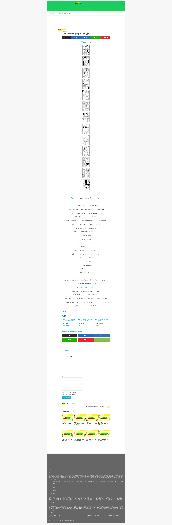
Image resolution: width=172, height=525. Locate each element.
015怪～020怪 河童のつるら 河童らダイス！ (95, 475)
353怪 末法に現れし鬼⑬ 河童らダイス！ (79, 499)
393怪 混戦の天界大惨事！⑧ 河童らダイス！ (111, 506)
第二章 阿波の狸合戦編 (54, 479)
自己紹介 (60, 515)
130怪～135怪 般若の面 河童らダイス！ (101, 481)
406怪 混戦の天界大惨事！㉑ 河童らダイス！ (113, 508)
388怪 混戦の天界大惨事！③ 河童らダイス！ (54, 506)
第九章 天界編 (74, 331)
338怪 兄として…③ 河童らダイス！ (71, 497)
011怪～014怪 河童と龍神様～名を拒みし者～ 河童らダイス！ (81, 475)
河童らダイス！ (66, 325)
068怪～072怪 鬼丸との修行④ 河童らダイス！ (74, 477)
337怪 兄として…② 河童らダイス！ (62, 497)
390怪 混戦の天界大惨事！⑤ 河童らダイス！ (77, 506)
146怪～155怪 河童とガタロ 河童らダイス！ (91, 515)
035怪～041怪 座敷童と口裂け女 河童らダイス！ (70, 476)
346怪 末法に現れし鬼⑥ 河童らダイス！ (79, 498)
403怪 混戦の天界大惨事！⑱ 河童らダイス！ (79, 508)
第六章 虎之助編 (53, 493)
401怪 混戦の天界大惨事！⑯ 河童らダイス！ (56, 508)
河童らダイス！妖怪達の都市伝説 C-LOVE (64, 520)
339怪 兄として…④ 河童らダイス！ (81, 497)
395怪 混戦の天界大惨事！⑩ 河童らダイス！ (61, 507)
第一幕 (98, 9)
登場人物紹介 (54, 515)
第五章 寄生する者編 (53, 490)
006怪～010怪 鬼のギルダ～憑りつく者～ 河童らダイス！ (66, 475)
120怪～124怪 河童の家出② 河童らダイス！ (78, 481)
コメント (64, 362)
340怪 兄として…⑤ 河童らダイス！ (91, 497)
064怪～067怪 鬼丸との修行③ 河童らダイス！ (62, 477)
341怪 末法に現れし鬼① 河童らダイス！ (100, 497)
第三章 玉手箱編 (53, 483)
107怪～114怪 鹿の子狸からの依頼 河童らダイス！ (55, 481)
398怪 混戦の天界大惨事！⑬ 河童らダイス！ (95, 507)
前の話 (74, 198)
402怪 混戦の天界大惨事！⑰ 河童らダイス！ (86, 320)
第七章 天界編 (52, 502)
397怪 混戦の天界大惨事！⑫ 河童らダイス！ (83, 507)
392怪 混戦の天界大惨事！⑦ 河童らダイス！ (100, 506)
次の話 (99, 198)
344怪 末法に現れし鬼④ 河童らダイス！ (58, 498)
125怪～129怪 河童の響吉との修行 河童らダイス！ (90, 481)
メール (64, 381)
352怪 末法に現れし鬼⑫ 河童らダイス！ (68, 499)
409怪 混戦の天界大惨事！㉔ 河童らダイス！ (103, 320)
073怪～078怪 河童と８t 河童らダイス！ (85, 477)
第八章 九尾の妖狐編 (53, 510)
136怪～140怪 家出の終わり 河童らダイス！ (113, 481)
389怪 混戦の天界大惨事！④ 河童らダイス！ (66, 506)
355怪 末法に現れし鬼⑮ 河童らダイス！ (100, 499)
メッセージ (78, 515)
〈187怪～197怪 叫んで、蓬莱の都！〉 (86, 287)
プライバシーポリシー (69, 515)
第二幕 (52, 512)
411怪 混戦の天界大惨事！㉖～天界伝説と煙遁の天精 (69, 320)
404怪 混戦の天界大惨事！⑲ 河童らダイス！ (91, 508)
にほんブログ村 (65, 350)
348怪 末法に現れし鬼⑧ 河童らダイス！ (100, 498)
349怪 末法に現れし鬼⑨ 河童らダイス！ (110, 498)
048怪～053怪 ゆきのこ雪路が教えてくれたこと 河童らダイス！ (98, 476)
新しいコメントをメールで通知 (69, 392)
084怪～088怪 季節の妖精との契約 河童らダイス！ (107, 477)
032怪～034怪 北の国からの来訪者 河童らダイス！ (58, 476)
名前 (63, 376)
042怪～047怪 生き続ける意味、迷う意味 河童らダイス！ (83, 476)
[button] (63, 316)
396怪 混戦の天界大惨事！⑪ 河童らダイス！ (72, 507)
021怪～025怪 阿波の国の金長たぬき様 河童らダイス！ (107, 475)
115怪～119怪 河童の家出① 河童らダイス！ (67, 481)
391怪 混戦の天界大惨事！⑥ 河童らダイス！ (88, 506)
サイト (63, 387)
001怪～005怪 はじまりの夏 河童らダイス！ (54, 475)
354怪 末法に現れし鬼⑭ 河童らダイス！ (89, 499)
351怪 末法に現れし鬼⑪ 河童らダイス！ (58, 499)
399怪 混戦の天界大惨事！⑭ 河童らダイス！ (106, 507)
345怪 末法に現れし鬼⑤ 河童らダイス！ (68, 498)
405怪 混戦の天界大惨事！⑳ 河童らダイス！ (102, 508)
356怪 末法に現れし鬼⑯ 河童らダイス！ (110, 499)
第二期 (80, 331)
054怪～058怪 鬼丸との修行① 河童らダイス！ (112, 476)
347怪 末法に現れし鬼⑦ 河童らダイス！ (89, 498)
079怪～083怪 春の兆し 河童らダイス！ (95, 477)
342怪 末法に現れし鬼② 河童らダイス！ (111, 497)
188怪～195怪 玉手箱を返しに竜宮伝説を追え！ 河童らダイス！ (81, 9)
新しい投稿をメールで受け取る (69, 394)
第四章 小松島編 (53, 487)
